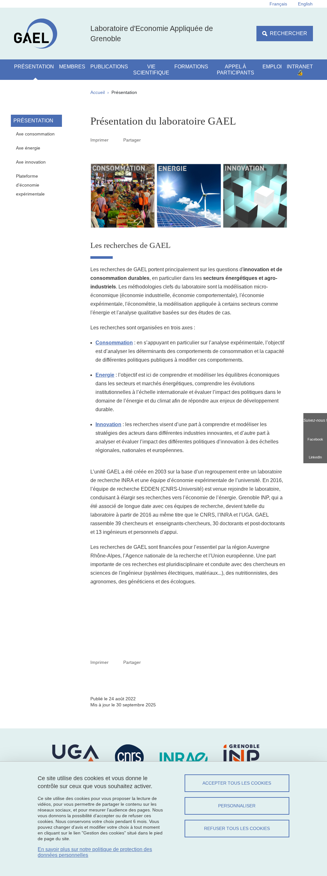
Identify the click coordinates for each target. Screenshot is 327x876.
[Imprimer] (116, 140)
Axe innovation (31, 162)
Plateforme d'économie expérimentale (30, 184)
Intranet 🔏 (300, 69)
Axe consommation (35, 133)
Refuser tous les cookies (237, 828)
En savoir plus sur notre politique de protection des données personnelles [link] (95, 852)
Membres (72, 66)
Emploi (272, 66)
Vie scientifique (151, 69)
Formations (191, 66)
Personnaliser (236, 805)
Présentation (34, 66)
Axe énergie (28, 147)
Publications (109, 66)
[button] (148, 139)
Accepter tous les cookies (236, 783)
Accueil (97, 92)
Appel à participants (235, 69)
